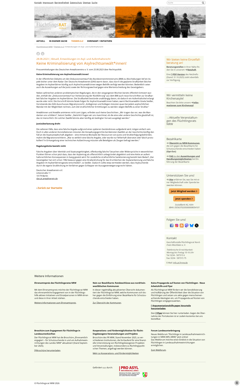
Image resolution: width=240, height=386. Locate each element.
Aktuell (40, 41)
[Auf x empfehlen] (42, 53)
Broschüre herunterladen (48, 350)
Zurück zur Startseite (50, 188)
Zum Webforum (158, 350)
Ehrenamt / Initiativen (99, 41)
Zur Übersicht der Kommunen (107, 302)
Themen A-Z (77, 41)
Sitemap (87, 2)
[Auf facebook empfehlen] (38, 53)
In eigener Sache (58, 41)
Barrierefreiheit (61, 2)
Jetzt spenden (183, 198)
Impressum (48, 2)
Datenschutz (76, 2)
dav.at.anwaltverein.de (47, 178)
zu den (183, 157)
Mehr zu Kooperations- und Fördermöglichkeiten (116, 353)
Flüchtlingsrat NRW (44, 47)
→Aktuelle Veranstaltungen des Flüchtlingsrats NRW (182, 121)
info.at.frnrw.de (180, 262)
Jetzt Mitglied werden (183, 191)
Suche (94, 2)
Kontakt (38, 2)
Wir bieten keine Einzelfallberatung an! (183, 61)
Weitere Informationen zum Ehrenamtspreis (55, 302)
